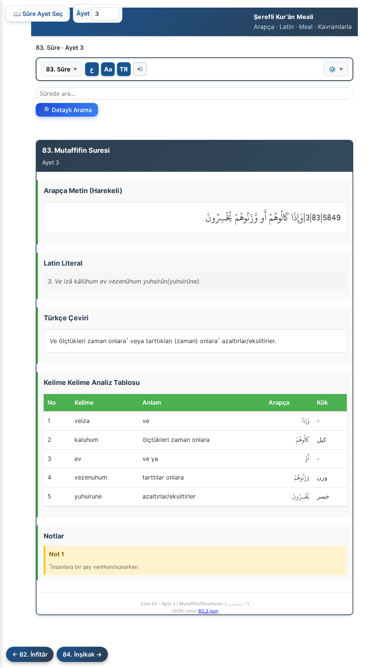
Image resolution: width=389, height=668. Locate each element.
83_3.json (208, 611)
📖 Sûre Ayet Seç (38, 13)
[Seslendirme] (140, 69)
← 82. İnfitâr (29, 654)
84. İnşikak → (82, 654)
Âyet (83, 13)
